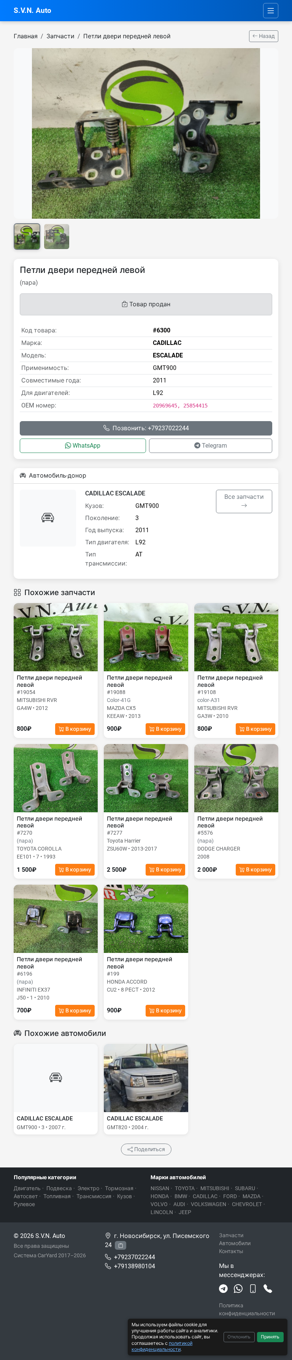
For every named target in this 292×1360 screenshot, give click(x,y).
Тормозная (119, 1188)
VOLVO (159, 1204)
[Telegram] (223, 1289)
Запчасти (60, 36)
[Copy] (120, 1245)
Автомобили (235, 1243)
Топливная (57, 1196)
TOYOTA (185, 1188)
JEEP (185, 1212)
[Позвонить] (267, 1289)
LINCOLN (162, 1212)
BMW (181, 1196)
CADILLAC (205, 1196)
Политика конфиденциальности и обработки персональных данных (248, 1317)
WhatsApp (86, 445)
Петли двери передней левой (127, 36)
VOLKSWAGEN (208, 1204)
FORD (230, 1196)
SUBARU (245, 1188)
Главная (26, 36)
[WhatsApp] (238, 1289)
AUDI (179, 1204)
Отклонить (239, 1337)
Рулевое (24, 1204)
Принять (270, 1337)
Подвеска (59, 1188)
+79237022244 (134, 1257)
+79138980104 (134, 1266)
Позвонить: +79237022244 (151, 428)
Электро (88, 1188)
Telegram (214, 445)
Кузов (124, 1196)
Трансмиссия (93, 1196)
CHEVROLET (247, 1204)
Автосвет (26, 1196)
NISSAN (160, 1188)
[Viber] (253, 1289)
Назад (266, 36)
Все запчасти (244, 496)
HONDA (160, 1196)
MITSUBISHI (214, 1188)
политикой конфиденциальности (162, 1346)
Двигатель (27, 1188)
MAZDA (251, 1196)
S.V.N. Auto (32, 10)
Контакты (231, 1251)
